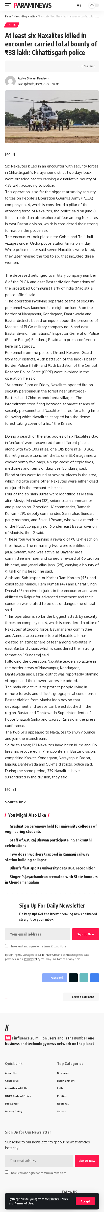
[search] (71, 5)
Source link (15, 802)
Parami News (32, 5)
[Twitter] (90, 1192)
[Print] (39, 66)
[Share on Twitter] (24, 66)
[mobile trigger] (9, 5)
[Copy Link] (32, 66)
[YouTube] (96, 1192)
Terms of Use (23, 1203)
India (12, 24)
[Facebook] (84, 1192)
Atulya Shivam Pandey (32, 78)
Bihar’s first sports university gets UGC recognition (52, 868)
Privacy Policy (58, 1198)
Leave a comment (83, 996)
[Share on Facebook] (16, 66)
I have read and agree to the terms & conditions (38, 946)
